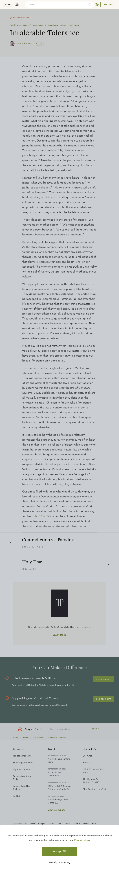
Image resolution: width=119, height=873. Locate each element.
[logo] (17, 5)
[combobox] (55, 4)
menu (8, 4)
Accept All (59, 851)
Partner (108, 5)
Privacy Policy (81, 839)
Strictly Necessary (59, 862)
